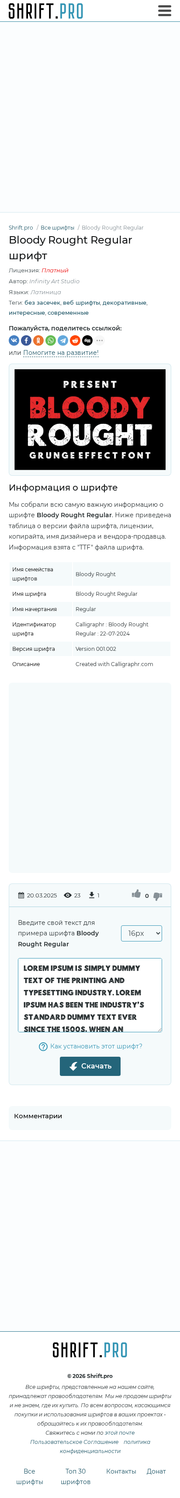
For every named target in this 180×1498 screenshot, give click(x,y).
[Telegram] (63, 340)
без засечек (42, 302)
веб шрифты (81, 302)
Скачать (96, 1066)
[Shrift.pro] (46, 11)
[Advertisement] (90, 117)
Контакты (121, 1471)
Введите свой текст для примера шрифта (58, 933)
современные (68, 312)
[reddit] (75, 340)
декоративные (124, 302)
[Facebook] (26, 340)
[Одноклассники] (38, 340)
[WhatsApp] (50, 340)
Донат (156, 1471)
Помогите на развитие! (61, 353)
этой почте (120, 1432)
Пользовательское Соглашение (74, 1442)
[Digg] (87, 340)
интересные (27, 312)
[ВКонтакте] (14, 340)
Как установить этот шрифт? (96, 1046)
